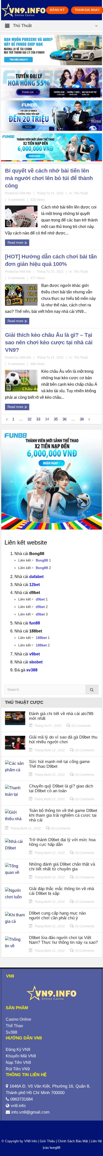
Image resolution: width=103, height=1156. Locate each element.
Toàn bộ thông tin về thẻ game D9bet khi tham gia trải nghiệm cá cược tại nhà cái (63, 815)
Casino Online (18, 1019)
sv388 (32, 670)
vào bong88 (52, 1148)
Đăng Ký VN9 (18, 1049)
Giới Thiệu (47, 1141)
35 (56, 419)
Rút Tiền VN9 (18, 1069)
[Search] (92, 689)
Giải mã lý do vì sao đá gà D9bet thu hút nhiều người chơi (63, 739)
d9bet (40, 599)
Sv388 (11, 1032)
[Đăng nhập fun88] (51, 147)
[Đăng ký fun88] (51, 479)
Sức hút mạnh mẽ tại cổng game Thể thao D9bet (59, 764)
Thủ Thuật (81, 193)
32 (30, 419)
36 (64, 419)
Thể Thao (14, 1026)
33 (38, 419)
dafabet (36, 577)
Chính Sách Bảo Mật (73, 1141)
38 (82, 419)
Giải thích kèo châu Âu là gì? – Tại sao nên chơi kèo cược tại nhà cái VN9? (48, 342)
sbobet (35, 662)
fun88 (34, 623)
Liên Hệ (96, 1141)
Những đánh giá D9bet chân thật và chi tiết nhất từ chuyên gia (62, 866)
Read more (16, 242)
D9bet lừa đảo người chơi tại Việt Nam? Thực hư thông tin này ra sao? (63, 940)
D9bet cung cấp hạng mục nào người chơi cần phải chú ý (57, 915)
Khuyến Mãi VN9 (21, 1056)
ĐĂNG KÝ (57, 10)
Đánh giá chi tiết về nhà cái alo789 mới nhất (61, 716)
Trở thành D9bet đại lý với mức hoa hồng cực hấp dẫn (62, 842)
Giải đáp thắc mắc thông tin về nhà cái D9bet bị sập (61, 891)
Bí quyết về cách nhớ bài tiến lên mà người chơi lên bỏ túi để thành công (49, 178)
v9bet (34, 654)
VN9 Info (30, 1141)
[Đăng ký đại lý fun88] (51, 50)
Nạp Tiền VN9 (18, 1062)
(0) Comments (81, 726)
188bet (41, 638)
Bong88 (42, 560)
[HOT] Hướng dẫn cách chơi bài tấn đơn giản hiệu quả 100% (51, 260)
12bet (34, 584)
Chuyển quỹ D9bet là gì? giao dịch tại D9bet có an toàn (61, 788)
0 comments (16, 199)
